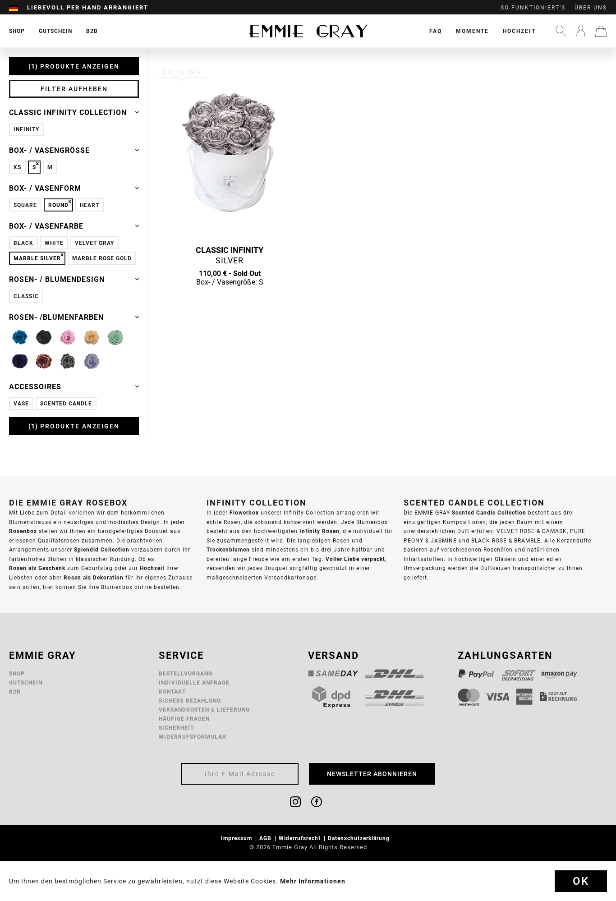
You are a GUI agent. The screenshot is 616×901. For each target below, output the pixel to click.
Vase (21, 403)
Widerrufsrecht (300, 838)
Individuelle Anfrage (194, 682)
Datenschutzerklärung (359, 838)
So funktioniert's (533, 8)
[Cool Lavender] (91, 361)
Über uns (591, 8)
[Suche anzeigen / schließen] (561, 31)
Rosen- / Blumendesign (57, 279)
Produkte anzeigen (75, 66)
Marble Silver (37, 258)
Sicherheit (176, 727)
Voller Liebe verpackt (355, 559)
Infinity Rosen (319, 531)
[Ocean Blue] (20, 361)
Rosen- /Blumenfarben (56, 317)
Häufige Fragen (184, 718)
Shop (17, 673)
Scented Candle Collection (489, 512)
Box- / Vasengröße (49, 150)
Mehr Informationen (312, 881)
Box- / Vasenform (45, 188)
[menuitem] (18, 7)
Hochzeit (519, 31)
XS (17, 167)
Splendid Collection (101, 549)
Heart (89, 205)
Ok (581, 881)
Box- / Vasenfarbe (46, 225)
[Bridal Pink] (67, 337)
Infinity (26, 129)
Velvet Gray (94, 242)
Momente (472, 31)
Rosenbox (23, 531)
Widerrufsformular (192, 736)
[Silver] (67, 361)
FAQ (435, 31)
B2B (15, 691)
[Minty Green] (115, 337)
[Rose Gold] (44, 361)
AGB (266, 838)
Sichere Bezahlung (190, 700)
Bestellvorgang (185, 673)
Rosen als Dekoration (94, 577)
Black (23, 242)
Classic (26, 296)
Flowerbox (244, 512)
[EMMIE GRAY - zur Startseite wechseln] (308, 30)
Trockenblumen (228, 549)
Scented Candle (66, 403)
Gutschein (25, 682)
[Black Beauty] (44, 337)
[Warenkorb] (601, 31)
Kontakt (172, 691)
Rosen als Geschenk (37, 568)
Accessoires (35, 386)
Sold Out (229, 299)
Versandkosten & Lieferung (204, 709)
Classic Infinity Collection (68, 112)
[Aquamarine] (20, 337)
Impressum (237, 838)
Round (58, 205)
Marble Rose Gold (102, 258)
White (54, 242)
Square (25, 205)
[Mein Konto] (580, 31)
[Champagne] (91, 337)
